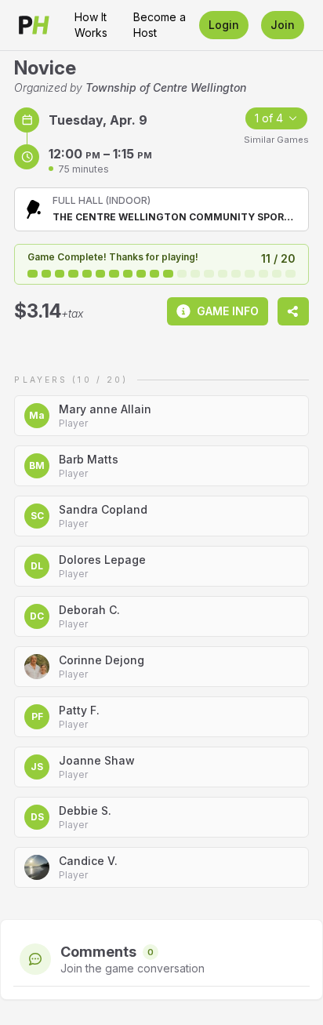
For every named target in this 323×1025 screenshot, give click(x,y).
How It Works (90, 24)
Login (224, 24)
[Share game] (293, 311)
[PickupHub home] (34, 25)
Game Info (228, 311)
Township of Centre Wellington (165, 87)
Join (282, 24)
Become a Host (159, 24)
